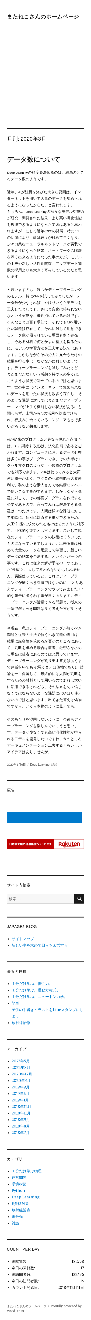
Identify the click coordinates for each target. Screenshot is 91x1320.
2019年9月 (21, 1087)
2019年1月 (20, 1100)
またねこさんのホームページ (43, 16)
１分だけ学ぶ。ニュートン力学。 (40, 996)
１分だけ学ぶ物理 (27, 1171)
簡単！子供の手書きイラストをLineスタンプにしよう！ (48, 1009)
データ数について (34, 159)
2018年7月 (21, 1132)
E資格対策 (20, 1203)
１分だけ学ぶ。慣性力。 (32, 983)
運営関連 (19, 1177)
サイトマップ (23, 938)
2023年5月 (21, 1061)
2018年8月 (21, 1126)
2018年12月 (21, 1106)
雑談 (54, 764)
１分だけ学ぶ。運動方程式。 (36, 990)
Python (18, 1190)
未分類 (17, 1216)
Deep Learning (39, 764)
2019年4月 (21, 1093)
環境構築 (19, 1184)
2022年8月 (21, 1067)
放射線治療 (21, 1022)
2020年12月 (22, 1074)
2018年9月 (21, 1119)
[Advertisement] (45, 80)
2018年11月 (21, 1113)
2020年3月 (21, 1080)
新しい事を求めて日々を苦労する (40, 945)
